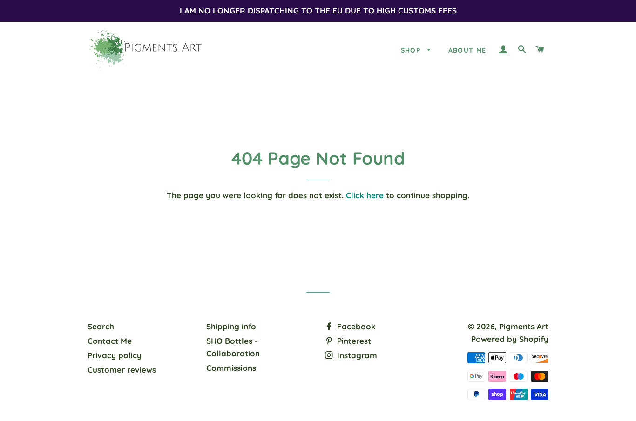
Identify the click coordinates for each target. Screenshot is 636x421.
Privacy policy (115, 355)
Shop (412, 50)
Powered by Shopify (509, 339)
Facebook (355, 326)
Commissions (231, 368)
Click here (365, 195)
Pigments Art (523, 326)
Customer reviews (122, 369)
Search (101, 326)
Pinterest (353, 341)
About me (467, 50)
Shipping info (231, 326)
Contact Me (110, 341)
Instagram (356, 355)
